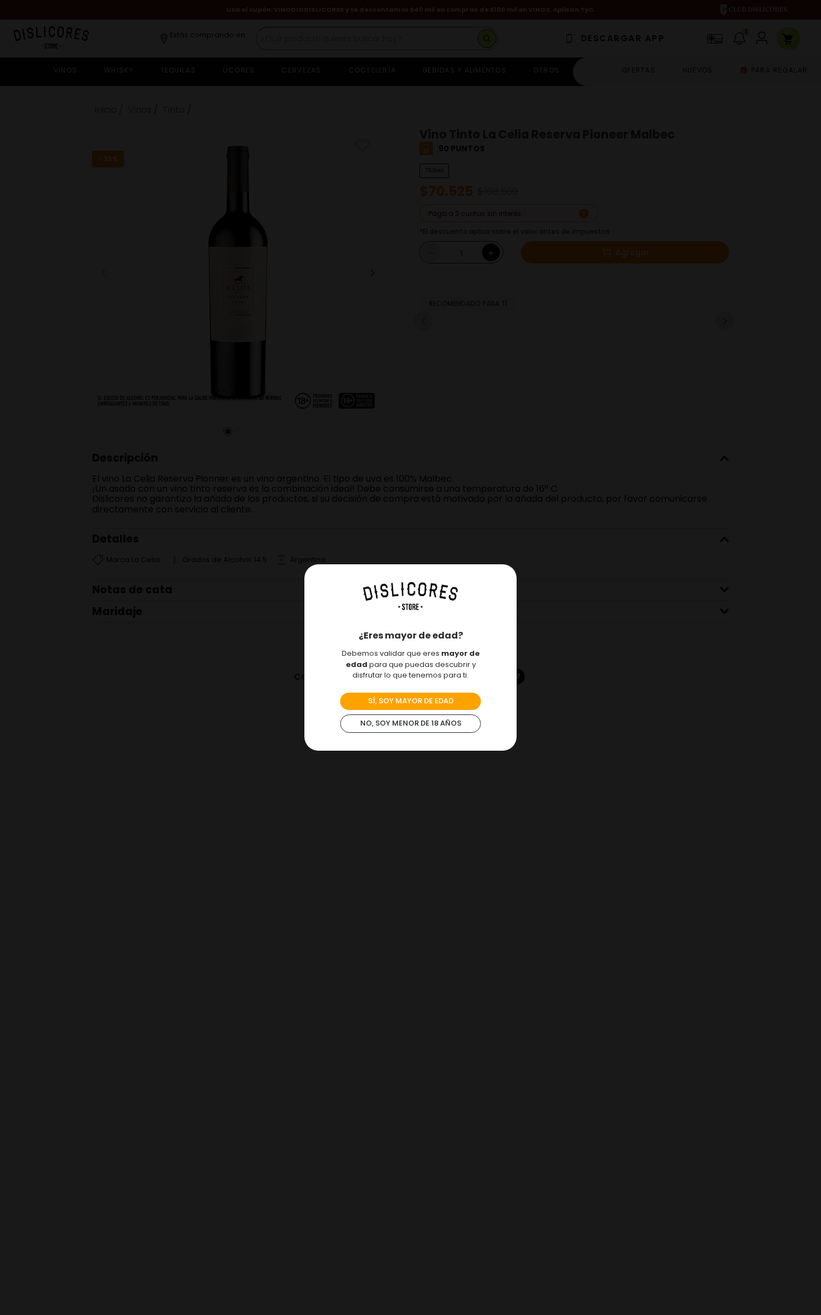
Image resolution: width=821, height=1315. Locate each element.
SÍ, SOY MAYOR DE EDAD (411, 700)
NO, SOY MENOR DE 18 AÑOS (410, 723)
